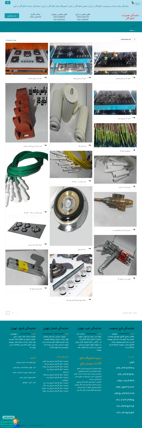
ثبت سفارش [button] (11, 16)
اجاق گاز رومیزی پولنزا (80, 78)
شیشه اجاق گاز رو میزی (35, 245)
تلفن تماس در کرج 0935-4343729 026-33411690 (83, 17)
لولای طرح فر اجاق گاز (36, 289)
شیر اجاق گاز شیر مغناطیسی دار (121, 230)
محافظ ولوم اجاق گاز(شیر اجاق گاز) (76, 300)
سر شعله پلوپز (82, 249)
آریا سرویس (20, 425)
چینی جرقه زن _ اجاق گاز (79, 182)
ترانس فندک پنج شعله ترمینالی (33, 146)
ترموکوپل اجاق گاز (125, 151)
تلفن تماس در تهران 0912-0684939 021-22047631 (59, 17)
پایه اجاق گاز (82, 146)
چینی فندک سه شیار (124, 187)
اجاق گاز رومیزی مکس (124, 119)
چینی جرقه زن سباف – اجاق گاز (33, 213)
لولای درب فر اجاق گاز (124, 279)
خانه (135, 30)
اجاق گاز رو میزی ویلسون (123, 78)
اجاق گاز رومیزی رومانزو (35, 78)
